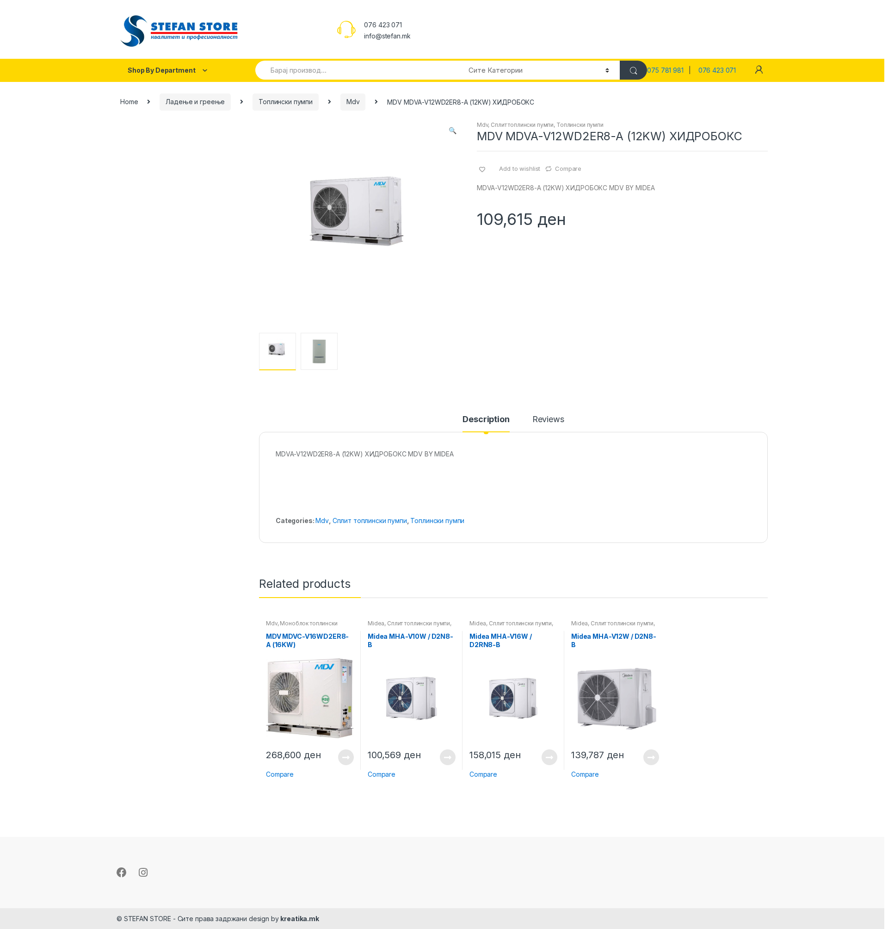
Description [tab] (485, 419)
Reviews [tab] (548, 419)
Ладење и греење (195, 102)
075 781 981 (668, 70)
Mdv (353, 102)
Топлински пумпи (286, 102)
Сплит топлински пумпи (522, 124)
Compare (568, 168)
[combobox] (356, 70)
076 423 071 (717, 70)
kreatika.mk (299, 919)
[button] (452, 131)
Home (129, 102)
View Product (345, 757)
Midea (376, 623)
